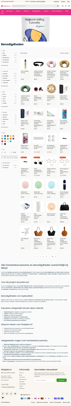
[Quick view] (29, 68)
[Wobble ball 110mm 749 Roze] (25, 184)
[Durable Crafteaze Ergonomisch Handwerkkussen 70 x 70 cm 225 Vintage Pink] (51, 63)
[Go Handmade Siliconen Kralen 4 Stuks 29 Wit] (51, 138)
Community (56, 1)
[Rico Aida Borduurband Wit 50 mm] (38, 138)
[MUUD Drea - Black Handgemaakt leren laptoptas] (64, 206)
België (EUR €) (26, 394)
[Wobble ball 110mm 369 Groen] (38, 184)
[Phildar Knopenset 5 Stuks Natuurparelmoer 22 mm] (51, 161)
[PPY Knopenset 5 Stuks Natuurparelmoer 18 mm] (64, 161)
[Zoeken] (58, 6)
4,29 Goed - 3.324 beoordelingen (37, 1)
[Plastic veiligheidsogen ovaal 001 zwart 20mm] (38, 161)
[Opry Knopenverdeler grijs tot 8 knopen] (38, 206)
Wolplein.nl (7, 402)
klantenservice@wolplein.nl (8, 387)
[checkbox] (9, 53)
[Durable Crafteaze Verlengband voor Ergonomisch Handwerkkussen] (38, 63)
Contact (63, 1)
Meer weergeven (4, 65)
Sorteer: (64, 53)
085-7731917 (5, 384)
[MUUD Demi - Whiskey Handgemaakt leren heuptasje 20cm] (64, 231)
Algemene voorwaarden (42, 402)
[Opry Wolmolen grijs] (25, 231)
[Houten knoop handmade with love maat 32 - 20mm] (51, 88)
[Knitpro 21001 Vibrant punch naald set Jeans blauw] (25, 113)
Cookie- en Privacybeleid (55, 402)
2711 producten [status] (23, 53)
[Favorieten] (62, 6)
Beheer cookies (66, 402)
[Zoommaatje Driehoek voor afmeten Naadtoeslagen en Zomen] (51, 113)
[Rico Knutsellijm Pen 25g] (25, 63)
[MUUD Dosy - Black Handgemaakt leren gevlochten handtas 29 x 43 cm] (51, 231)
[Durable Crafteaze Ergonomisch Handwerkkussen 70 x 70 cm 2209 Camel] (64, 63)
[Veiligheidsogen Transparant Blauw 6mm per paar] (25, 161)
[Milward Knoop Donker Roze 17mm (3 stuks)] (25, 138)
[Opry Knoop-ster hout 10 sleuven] (51, 206)
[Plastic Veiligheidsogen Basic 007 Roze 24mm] (38, 88)
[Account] (66, 6)
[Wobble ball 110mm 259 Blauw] (51, 184)
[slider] (2, 156)
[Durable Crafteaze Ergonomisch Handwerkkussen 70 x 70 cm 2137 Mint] (25, 88)
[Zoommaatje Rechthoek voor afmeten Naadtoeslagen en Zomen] (38, 113)
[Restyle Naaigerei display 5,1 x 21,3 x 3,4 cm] (64, 184)
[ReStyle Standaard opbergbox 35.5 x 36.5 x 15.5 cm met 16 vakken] (25, 206)
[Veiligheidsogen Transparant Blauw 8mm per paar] (64, 138)
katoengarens (11, 361)
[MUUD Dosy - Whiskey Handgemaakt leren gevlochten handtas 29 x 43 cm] (38, 231)
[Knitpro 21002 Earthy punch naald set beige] (64, 88)
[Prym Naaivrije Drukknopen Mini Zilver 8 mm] (64, 113)
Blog (68, 1)
